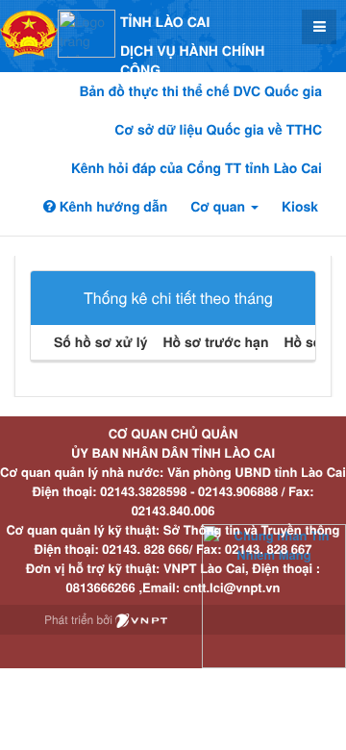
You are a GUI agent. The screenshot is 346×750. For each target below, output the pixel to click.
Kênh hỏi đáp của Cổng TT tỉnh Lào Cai (196, 168)
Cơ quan (219, 206)
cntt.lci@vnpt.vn (232, 587)
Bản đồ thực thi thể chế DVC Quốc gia (200, 91)
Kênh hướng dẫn (111, 206)
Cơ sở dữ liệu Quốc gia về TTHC (218, 129)
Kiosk (300, 206)
